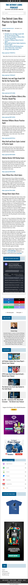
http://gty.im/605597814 (8, 138)
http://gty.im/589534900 (8, 171)
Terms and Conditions (14, 584)
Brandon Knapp (10, 28)
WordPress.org (5, 575)
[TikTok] (13, 1)
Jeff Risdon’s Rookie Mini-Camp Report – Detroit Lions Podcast (13, 362)
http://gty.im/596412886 (8, 190)
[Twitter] (8, 1)
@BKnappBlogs (11, 250)
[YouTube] (10, 1)
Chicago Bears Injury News (12, 49)
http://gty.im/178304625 (8, 75)
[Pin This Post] (19, 302)
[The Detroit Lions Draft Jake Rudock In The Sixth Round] (14, 384)
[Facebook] (17, 1)
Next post (18, 312)
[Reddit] (20, 1)
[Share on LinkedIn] (8, 302)
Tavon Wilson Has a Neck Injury (13, 48)
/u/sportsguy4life (11, 252)
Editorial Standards (13, 580)
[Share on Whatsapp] (8, 307)
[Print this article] (19, 304)
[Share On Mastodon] (19, 307)
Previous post (10, 312)
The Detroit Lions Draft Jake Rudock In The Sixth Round (13, 388)
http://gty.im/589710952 (8, 117)
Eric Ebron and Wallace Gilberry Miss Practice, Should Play (14, 37)
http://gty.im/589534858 (8, 154)
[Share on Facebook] (8, 299)
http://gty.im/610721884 (8, 93)
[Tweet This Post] (19, 299)
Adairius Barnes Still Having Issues (14, 46)
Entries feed (5, 571)
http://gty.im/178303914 (8, 53)
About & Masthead (5, 580)
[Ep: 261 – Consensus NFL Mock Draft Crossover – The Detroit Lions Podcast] (14, 397)
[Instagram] (15, 1)
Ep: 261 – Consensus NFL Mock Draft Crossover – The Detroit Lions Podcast (13, 400)
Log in (3, 569)
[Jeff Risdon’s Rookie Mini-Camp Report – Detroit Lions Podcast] (14, 359)
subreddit (19, 253)
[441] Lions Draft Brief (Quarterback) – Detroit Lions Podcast (13, 375)
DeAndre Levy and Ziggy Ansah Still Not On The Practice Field (14, 34)
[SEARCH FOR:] (14, 13)
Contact (24, 580)
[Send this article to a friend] (8, 304)
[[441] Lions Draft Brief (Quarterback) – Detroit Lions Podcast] (14, 371)
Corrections (20, 580)
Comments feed (5, 573)
